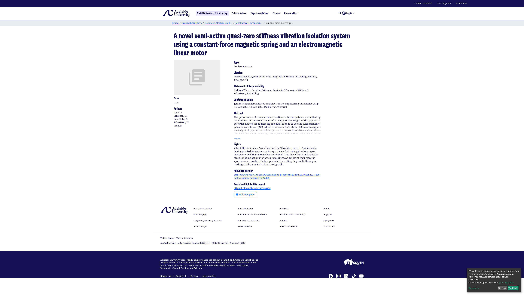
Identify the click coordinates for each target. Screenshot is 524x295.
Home (175, 23)
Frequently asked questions (207, 220)
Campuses (329, 220)
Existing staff (444, 3)
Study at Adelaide (202, 208)
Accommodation (245, 226)
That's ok (513, 288)
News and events (288, 226)
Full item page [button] (246, 194)
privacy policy (506, 282)
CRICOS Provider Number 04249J (228, 243)
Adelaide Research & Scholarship (212, 13)
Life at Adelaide (245, 208)
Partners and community (292, 214)
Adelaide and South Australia (252, 214)
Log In (349, 13)
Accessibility (209, 276)
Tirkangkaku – (176, 238)
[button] (344, 13)
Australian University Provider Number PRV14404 (185, 243)
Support (328, 214)
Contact (276, 13)
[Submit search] (340, 13)
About (327, 208)
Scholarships (200, 226)
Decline (502, 288)
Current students (423, 3)
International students (248, 220)
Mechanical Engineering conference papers (249, 23)
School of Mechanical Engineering (218, 23)
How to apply (200, 214)
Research (284, 208)
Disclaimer (165, 276)
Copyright (181, 276)
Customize (474, 288)
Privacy (194, 276)
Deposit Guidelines (259, 13)
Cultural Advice (239, 13)
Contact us (462, 3)
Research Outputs (192, 23)
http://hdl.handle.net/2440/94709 (252, 188)
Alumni (283, 220)
